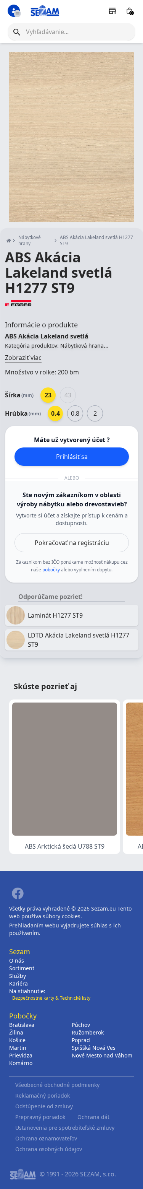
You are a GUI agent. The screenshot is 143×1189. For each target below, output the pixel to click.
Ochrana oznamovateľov (46, 1138)
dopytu (104, 569)
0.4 (55, 413)
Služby (17, 975)
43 (67, 395)
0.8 (75, 413)
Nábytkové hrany (29, 240)
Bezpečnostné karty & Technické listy (51, 998)
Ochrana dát (93, 1117)
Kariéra (18, 983)
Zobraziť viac (23, 357)
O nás (16, 960)
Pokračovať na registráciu (72, 542)
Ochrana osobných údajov (48, 1149)
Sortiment (21, 968)
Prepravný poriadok (40, 1117)
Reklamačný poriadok (42, 1095)
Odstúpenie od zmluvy (44, 1106)
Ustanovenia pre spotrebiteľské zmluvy (64, 1127)
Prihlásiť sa (72, 456)
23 (48, 395)
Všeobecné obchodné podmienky (57, 1084)
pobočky (51, 569)
